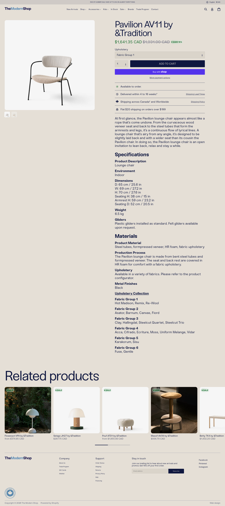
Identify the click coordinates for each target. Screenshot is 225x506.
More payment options (160, 78)
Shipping (98, 466)
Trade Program (142, 9)
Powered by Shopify (50, 503)
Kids (105, 9)
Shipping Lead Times (195, 94)
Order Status (100, 463)
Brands (131, 9)
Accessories (94, 9)
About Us (62, 463)
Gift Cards (62, 470)
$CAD (218, 2)
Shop (82, 9)
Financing (99, 481)
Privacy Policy (100, 474)
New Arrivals (72, 9)
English (212, 2)
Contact (154, 9)
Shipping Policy (198, 102)
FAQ (97, 477)
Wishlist (61, 474)
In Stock (114, 9)
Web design (215, 503)
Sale (122, 9)
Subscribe (176, 471)
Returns (98, 470)
